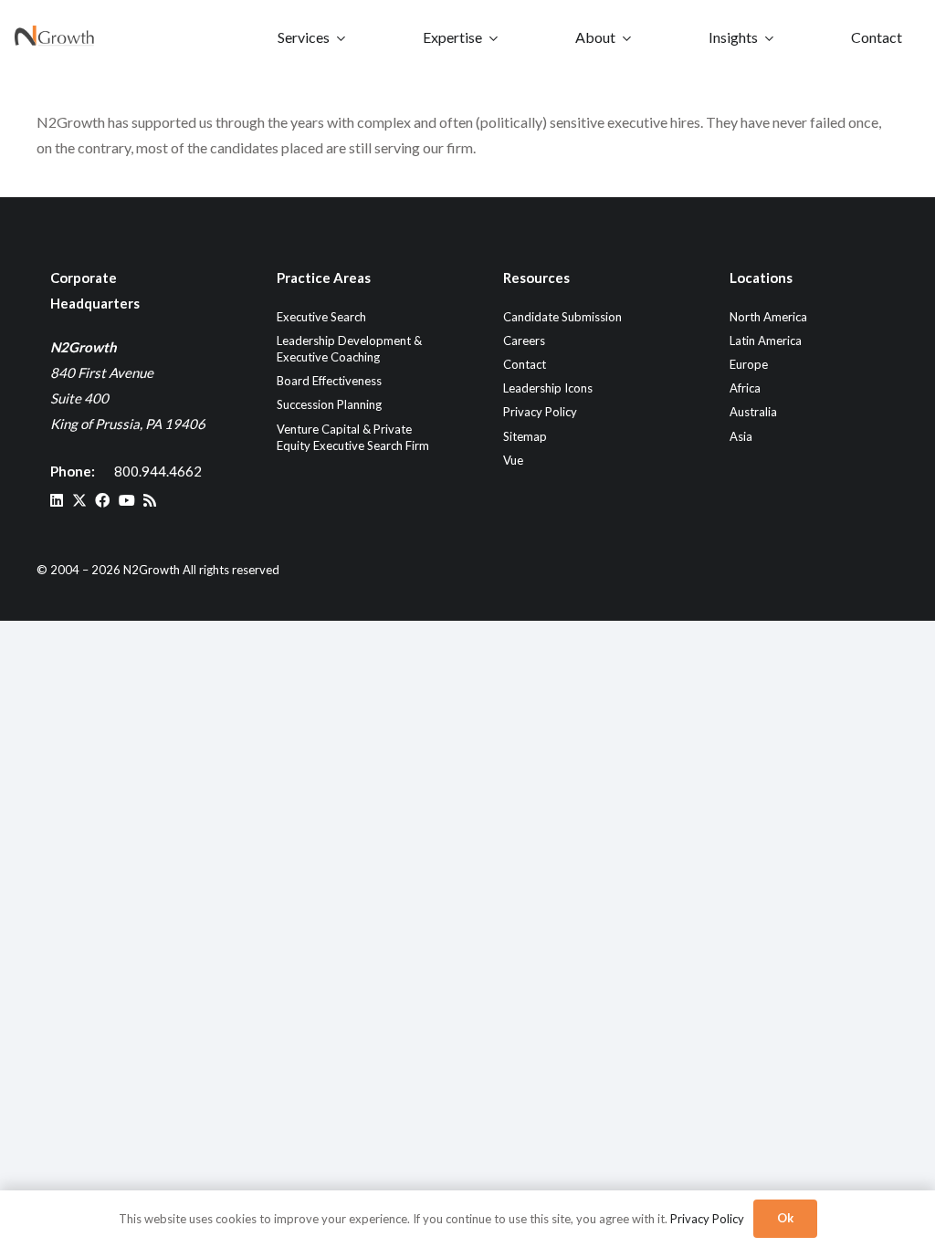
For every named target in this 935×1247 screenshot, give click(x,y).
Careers (524, 340)
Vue (513, 460)
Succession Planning (329, 404)
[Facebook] (102, 500)
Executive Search (321, 316)
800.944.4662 (158, 471)
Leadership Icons (548, 388)
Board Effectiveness (329, 380)
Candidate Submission (562, 316)
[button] (341, 36)
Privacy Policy (540, 411)
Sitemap (525, 436)
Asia (741, 436)
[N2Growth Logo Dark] (55, 37)
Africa (745, 388)
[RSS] (149, 500)
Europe (749, 364)
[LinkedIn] (56, 500)
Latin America (766, 340)
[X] (79, 500)
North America (768, 316)
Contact (524, 364)
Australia (753, 411)
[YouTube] (127, 500)
